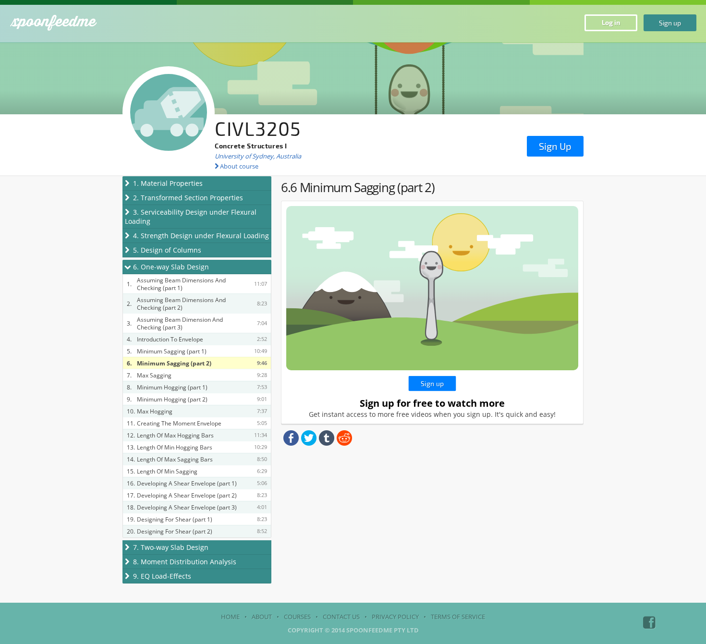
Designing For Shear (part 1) (174, 519)
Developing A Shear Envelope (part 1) (187, 483)
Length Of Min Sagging (167, 471)
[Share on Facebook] (291, 443)
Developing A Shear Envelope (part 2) (187, 495)
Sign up (670, 23)
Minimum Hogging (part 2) (172, 399)
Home (230, 616)
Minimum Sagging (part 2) (174, 363)
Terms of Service (458, 616)
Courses (297, 616)
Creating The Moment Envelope (179, 423)
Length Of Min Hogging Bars (174, 447)
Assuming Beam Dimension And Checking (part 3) (180, 323)
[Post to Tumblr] (326, 443)
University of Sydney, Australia (258, 156)
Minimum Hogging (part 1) (172, 387)
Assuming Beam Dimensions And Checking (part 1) (181, 284)
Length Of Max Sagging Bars (175, 459)
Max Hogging (154, 411)
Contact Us (341, 616)
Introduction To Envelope (170, 339)
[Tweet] (308, 443)
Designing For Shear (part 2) (174, 531)
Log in (611, 22)
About (262, 616)
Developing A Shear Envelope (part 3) (187, 507)
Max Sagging (154, 375)
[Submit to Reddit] (344, 443)
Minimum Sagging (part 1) (172, 351)
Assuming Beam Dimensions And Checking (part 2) (181, 303)
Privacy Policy (395, 616)
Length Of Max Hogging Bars (175, 435)
